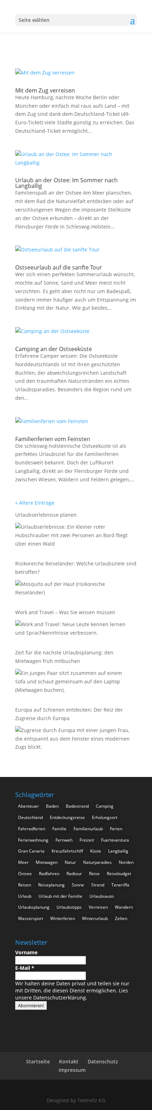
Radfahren (49, 874)
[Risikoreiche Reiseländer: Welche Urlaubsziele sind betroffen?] (74, 589)
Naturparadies (97, 862)
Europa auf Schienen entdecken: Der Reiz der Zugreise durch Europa (69, 714)
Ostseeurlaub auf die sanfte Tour (58, 267)
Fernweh (63, 840)
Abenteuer (28, 806)
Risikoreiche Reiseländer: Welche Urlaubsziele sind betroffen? (75, 567)
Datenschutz (103, 1061)
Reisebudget (119, 874)
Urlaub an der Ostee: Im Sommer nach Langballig (66, 183)
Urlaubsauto (101, 896)
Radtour (74, 874)
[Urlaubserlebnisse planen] (74, 536)
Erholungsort (104, 817)
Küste (95, 851)
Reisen (24, 885)
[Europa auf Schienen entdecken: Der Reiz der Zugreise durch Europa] (74, 740)
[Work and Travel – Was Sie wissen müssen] (74, 629)
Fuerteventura (115, 840)
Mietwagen (47, 862)
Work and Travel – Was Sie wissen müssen (65, 612)
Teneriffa (120, 885)
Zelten (121, 918)
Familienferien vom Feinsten (52, 439)
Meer (23, 862)
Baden (52, 806)
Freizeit (87, 840)
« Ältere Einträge (34, 502)
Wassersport (30, 918)
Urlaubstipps (69, 907)
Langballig (118, 851)
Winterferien (62, 918)
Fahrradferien (31, 829)
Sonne (78, 885)
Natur (70, 862)
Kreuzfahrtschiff (67, 851)
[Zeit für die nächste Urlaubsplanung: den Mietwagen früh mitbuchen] (74, 682)
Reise (94, 874)
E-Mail (24, 967)
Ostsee (25, 874)
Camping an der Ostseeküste (53, 349)
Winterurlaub (95, 918)
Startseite (38, 1061)
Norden (126, 862)
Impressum (72, 1070)
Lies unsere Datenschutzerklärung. (71, 994)
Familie (59, 829)
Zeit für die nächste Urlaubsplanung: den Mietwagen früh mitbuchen (64, 656)
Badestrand (77, 806)
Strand (97, 885)
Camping (104, 806)
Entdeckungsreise (67, 817)
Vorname (26, 952)
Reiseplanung (51, 885)
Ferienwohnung (33, 840)
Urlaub (24, 896)
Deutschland (30, 817)
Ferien (116, 829)
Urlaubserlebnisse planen (46, 514)
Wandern (124, 907)
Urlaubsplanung (33, 907)
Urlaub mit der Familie (60, 896)
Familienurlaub (88, 829)
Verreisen (98, 907)
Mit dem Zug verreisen (45, 90)
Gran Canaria (31, 851)
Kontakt (68, 1061)
